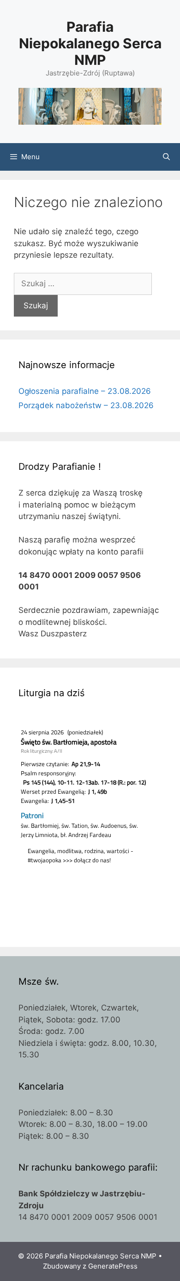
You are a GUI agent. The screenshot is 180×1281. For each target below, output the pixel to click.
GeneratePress (113, 1266)
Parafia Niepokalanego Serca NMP (90, 43)
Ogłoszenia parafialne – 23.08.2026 (84, 391)
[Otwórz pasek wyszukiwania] (166, 157)
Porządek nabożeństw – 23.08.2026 (86, 405)
